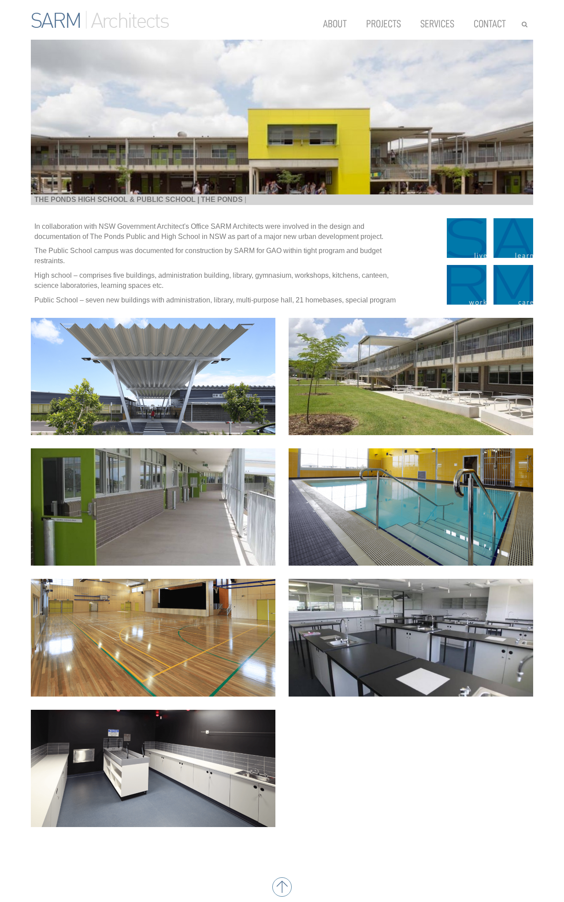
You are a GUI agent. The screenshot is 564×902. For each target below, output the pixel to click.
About (335, 24)
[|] (153, 376)
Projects (383, 24)
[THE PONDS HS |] (282, 117)
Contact (490, 24)
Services (437, 24)
